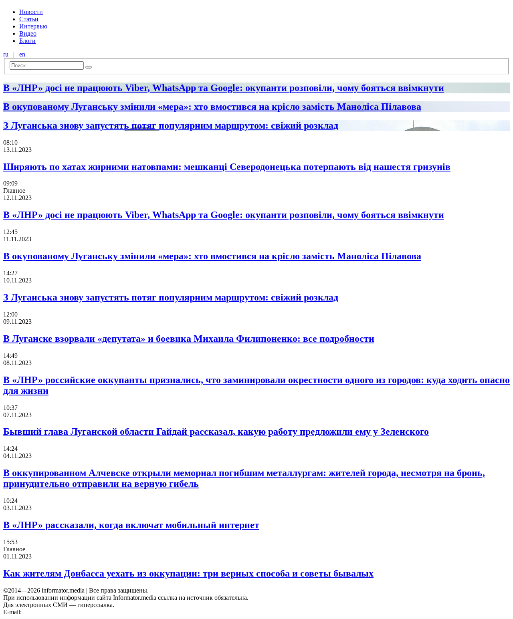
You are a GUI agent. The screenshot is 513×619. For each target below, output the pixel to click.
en (22, 54)
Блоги (27, 40)
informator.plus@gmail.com (58, 612)
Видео (27, 33)
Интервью (33, 26)
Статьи (28, 19)
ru (5, 54)
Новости (31, 11)
